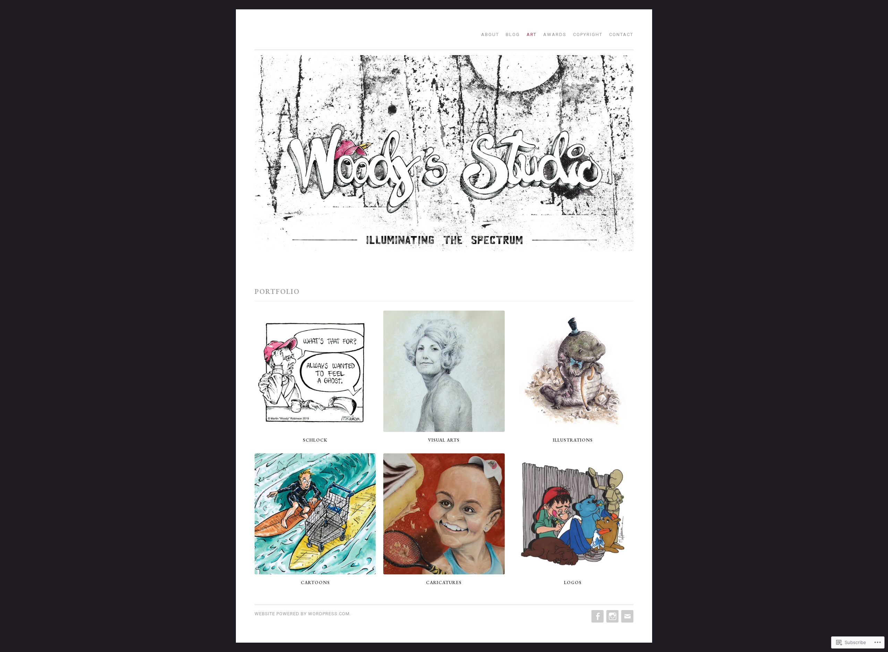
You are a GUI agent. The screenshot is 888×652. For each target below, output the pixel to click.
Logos (573, 582)
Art (532, 34)
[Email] (626, 616)
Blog (513, 34)
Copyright (588, 34)
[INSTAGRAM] (611, 616)
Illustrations (573, 440)
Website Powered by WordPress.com (302, 613)
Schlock (315, 440)
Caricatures (444, 582)
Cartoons (315, 582)
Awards (554, 34)
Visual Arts (444, 440)
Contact (621, 34)
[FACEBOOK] (597, 616)
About (490, 34)
